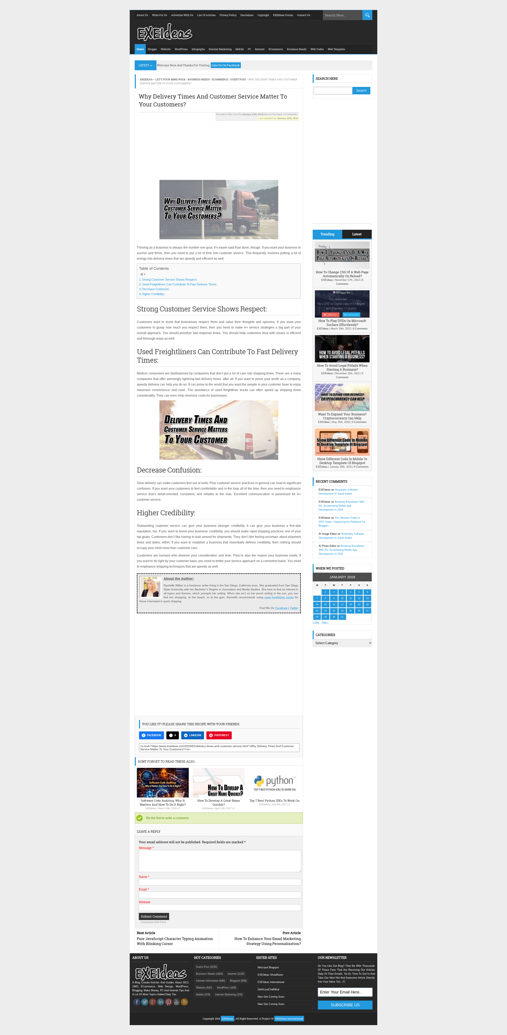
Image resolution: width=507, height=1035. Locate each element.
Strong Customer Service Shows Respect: (169, 279)
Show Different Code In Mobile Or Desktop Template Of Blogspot (342, 461)
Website (144, 902)
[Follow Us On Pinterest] (168, 1006)
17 (342, 604)
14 (317, 604)
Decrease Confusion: (155, 289)
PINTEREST (221, 735)
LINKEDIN (195, 735)
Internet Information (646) (210, 980)
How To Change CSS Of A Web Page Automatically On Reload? (342, 274)
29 (325, 617)
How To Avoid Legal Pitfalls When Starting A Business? (342, 367)
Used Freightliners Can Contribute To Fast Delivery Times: (179, 284)
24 (342, 611)
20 (367, 604)
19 (359, 604)
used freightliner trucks (279, 597)
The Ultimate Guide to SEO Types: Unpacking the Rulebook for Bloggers (342, 521)
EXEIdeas (151, 808)
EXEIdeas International (271, 982)
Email (144, 889)
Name (144, 876)
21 (317, 611)
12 (359, 598)
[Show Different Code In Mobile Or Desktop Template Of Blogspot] (342, 454)
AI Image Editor (328, 533)
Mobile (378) (203, 994)
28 (317, 617)
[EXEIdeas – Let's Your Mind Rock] (164, 40)
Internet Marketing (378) (228, 994)
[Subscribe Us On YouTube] (176, 1006)
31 (342, 617)
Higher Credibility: (153, 294)
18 (350, 604)
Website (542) (204, 987)
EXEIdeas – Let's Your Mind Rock (162, 79)
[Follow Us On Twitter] (145, 1006)
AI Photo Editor (327, 545)
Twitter (294, 608)
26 (359, 611)
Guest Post (238, 79)
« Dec (316, 622)
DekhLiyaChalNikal (268, 989)
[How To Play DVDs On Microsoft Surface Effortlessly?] (342, 316)
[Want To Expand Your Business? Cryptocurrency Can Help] (342, 410)
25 (350, 611)
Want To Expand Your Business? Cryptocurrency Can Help (342, 416)
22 (325, 611)
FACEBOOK (154, 735)
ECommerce (220, 79)
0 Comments (360, 328)
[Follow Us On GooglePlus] (153, 1006)
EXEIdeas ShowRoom (270, 974)
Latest (357, 234)
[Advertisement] (219, 148)
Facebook (281, 608)
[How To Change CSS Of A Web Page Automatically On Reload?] (342, 268)
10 (342, 598)
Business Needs (199, 79)
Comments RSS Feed (153, 922)
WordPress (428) (226, 987)
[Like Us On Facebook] (137, 1006)
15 (325, 604)
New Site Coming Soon (271, 996)
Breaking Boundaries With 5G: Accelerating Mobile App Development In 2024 (341, 505)
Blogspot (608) (238, 980)
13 (367, 598)
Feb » (325, 622)
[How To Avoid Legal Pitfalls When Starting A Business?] (342, 361)
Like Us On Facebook (226, 65)
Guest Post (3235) (206, 966)
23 (334, 611)
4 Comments (361, 466)
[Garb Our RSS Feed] (184, 1006)
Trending (327, 234)
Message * (146, 848)
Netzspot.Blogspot (268, 967)
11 (351, 598)
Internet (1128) (236, 973)
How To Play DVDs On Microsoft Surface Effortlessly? (342, 323)
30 (334, 617)
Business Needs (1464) (209, 973)
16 (334, 604)
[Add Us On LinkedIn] (161, 1006)
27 (367, 611)
